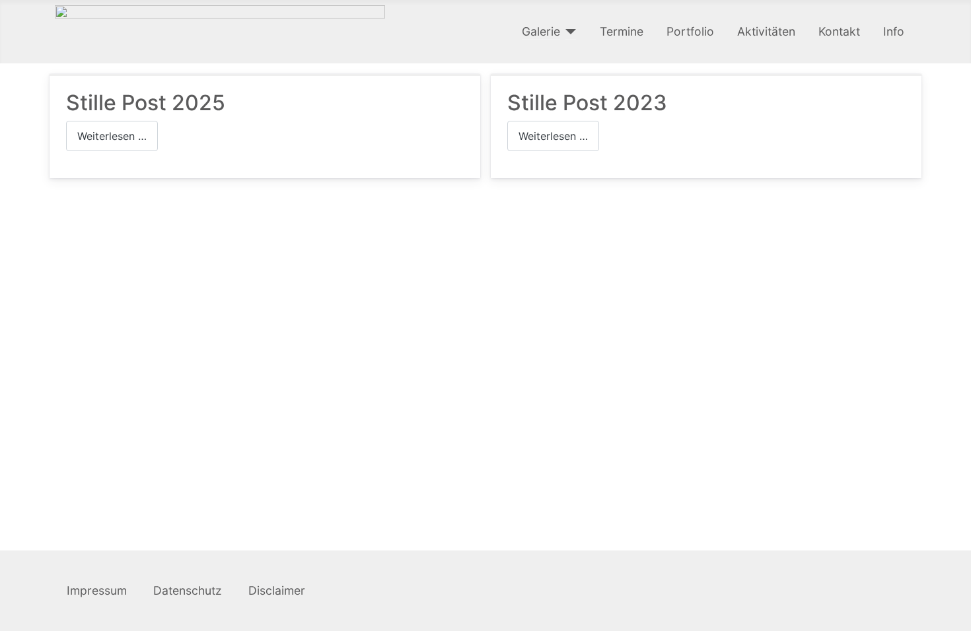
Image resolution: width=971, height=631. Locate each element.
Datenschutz (189, 590)
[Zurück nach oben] (954, 614)
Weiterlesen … (112, 136)
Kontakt (839, 31)
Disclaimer (276, 590)
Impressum (98, 590)
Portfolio (690, 31)
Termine (621, 31)
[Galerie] (568, 31)
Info (893, 31)
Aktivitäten (766, 31)
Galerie (541, 31)
